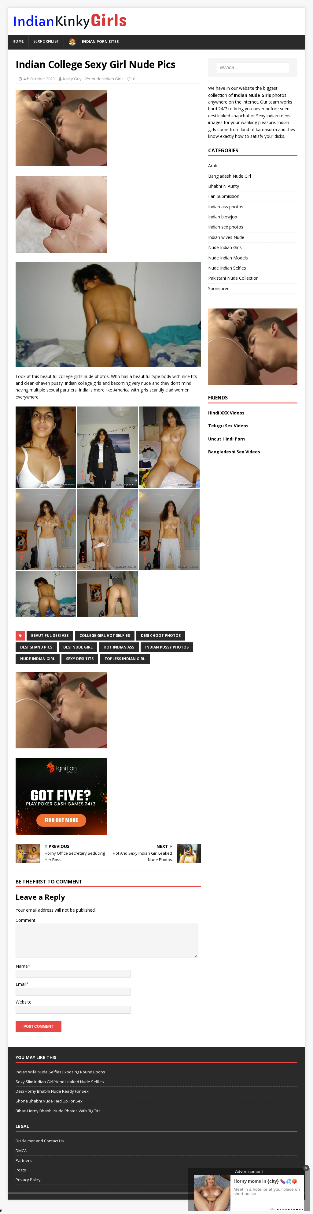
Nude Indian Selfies (227, 268)
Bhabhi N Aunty (223, 186)
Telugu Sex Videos (228, 426)
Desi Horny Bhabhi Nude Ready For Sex (52, 1091)
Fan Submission (223, 196)
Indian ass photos (225, 207)
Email (21, 984)
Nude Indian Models (228, 258)
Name (22, 966)
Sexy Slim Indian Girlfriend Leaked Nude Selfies (60, 1081)
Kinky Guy (72, 78)
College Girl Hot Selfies (104, 635)
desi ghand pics (36, 647)
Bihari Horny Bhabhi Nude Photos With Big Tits (58, 1111)
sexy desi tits (80, 658)
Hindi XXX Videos (226, 413)
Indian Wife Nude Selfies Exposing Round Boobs (60, 1072)
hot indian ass (119, 647)
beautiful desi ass (49, 635)
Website (23, 1002)
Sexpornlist (46, 41)
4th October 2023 (39, 78)
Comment (25, 920)
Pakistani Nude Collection (233, 278)
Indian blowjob (222, 217)
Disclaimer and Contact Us (40, 1141)
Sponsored (219, 288)
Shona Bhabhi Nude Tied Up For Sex (49, 1101)
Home (18, 41)
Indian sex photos (225, 227)
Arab (212, 165)
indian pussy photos (167, 647)
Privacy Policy (28, 1179)
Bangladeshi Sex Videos (234, 452)
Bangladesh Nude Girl (229, 176)
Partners (24, 1160)
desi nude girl (78, 647)
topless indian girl (125, 658)
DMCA (21, 1150)
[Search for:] (253, 67)
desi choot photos (161, 635)
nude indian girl (37, 658)
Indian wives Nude (226, 237)
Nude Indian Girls (107, 78)
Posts (21, 1170)
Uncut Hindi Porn (226, 439)
